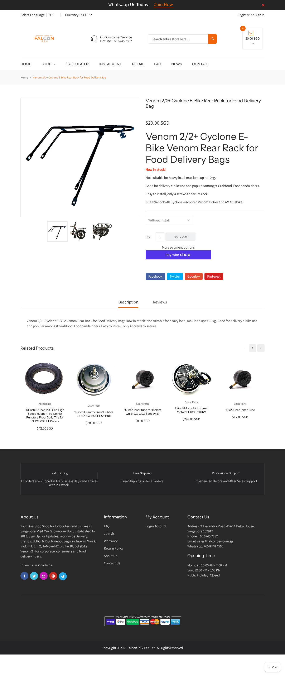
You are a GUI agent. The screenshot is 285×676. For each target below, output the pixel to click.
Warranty (111, 541)
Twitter (175, 276)
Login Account (156, 526)
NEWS (176, 64)
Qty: (148, 237)
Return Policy (114, 548)
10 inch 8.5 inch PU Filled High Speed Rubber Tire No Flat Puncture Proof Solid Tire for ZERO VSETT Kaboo (45, 415)
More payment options (178, 247)
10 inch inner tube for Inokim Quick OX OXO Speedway (142, 412)
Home (24, 77)
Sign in (260, 15)
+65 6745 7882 (122, 41)
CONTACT (200, 64)
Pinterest (214, 276)
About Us (110, 555)
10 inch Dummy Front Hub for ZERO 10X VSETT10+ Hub (93, 414)
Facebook (155, 276)
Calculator (77, 64)
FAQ (157, 64)
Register (243, 15)
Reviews (160, 302)
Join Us (109, 533)
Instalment (110, 64)
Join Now (163, 4)
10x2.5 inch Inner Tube (240, 410)
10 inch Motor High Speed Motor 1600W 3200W (191, 410)
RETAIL (138, 64)
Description (128, 302)
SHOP (47, 64)
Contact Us (112, 563)
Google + (193, 276)
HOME (25, 64)
